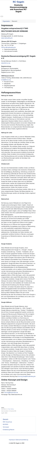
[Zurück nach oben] (35, 447)
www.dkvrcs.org (5, 63)
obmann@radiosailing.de (8, 47)
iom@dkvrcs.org (6, 80)
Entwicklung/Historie (8, 429)
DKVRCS (5, 424)
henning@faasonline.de (11, 392)
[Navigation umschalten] (2, 16)
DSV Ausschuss (7, 422)
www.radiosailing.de (6, 38)
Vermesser (6, 427)
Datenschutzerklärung (22, 440)
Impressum (12, 440)
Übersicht (5, 419)
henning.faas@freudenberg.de (26, 376)
